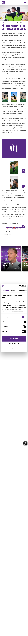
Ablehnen (14, 348)
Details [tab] (13, 290)
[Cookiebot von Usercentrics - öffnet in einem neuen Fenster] (19, 286)
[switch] (24, 322)
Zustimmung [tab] (5, 290)
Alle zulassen (14, 338)
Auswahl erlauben (14, 343)
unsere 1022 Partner (12, 300)
